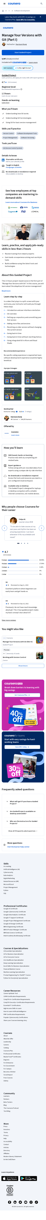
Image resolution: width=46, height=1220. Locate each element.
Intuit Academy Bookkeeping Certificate (17, 936)
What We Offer (8, 1039)
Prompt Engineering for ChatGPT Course (17, 975)
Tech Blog (7, 1111)
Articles (6, 1147)
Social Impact (8, 1075)
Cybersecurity (8, 872)
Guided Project (9, 75)
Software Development (22, 11)
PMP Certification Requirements (14, 1014)
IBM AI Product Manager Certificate (15, 930)
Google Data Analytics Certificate (15, 915)
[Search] (41, 3)
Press (5, 1126)
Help (5, 1138)
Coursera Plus (8, 1051)
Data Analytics (8, 875)
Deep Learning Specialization (13, 963)
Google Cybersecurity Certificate (15, 912)
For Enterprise (8, 1063)
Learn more (33, 62)
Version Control (8, 133)
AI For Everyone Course (11, 957)
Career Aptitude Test (11, 993)
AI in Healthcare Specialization (14, 960)
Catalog (6, 1048)
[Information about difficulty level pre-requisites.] (21, 89)
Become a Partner (10, 1072)
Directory (7, 1150)
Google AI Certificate (11, 909)
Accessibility (8, 1141)
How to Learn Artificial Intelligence (15, 1011)
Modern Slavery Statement (13, 1156)
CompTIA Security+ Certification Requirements (19, 1002)
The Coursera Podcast (11, 1108)
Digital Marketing (9, 878)
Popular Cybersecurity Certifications (16, 1017)
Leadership (7, 1042)
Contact (6, 1144)
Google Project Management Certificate (17, 921)
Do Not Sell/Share (9, 1159)
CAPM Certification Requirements (15, 996)
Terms (6, 1132)
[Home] (3, 11)
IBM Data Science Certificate (13, 933)
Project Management (10, 138)
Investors (7, 1129)
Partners (6, 1099)
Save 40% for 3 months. (25, 19)
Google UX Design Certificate (13, 924)
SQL (5, 893)
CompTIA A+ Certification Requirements (17, 999)
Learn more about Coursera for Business (21, 202)
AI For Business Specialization (13, 954)
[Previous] (4, 528)
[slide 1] (18, 543)
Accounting (7, 866)
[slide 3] (24, 543)
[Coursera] (14, 3)
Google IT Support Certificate (13, 918)
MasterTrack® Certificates (12, 1057)
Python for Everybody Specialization (16, 978)
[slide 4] (27, 543)
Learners (6, 1096)
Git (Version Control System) (12, 148)
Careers (6, 1045)
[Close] (40, 17)
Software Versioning (27, 138)
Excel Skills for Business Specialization (16, 966)
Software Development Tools (27, 133)
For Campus (8, 1069)
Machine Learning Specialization (14, 972)
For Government (9, 1066)
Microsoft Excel (9, 884)
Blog (5, 1105)
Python (6, 890)
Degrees (6, 1060)
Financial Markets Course (12, 969)
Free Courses (8, 1078)
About (6, 1036)
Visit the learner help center (18, 847)
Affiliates (6, 1153)
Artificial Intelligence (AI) (12, 869)
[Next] (41, 528)
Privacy (6, 1135)
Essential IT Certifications (12, 1005)
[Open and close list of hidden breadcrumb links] (9, 11)
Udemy (6, 1081)
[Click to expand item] (13, 378)
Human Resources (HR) (11, 881)
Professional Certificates (12, 1054)
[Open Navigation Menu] (4, 3)
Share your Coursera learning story (15, 1020)
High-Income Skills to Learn (12, 1008)
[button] (15, 435)
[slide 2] (21, 543)
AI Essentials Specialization (13, 951)
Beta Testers (8, 1102)
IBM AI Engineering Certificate (13, 927)
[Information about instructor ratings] (17, 412)
